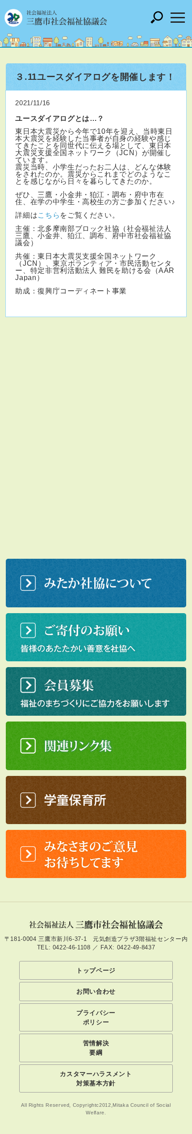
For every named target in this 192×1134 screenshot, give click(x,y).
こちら (49, 215)
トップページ (96, 970)
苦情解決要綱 (96, 1047)
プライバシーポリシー (96, 1017)
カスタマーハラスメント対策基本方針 (96, 1078)
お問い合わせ (96, 991)
